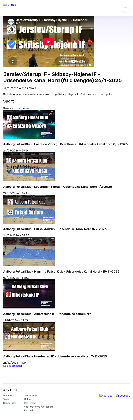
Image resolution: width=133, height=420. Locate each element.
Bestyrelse (30, 403)
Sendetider (9, 403)
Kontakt (28, 410)
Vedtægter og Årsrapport (38, 406)
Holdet (28, 399)
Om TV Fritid (31, 395)
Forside (7, 395)
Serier (6, 399)
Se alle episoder (12, 365)
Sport (38, 88)
